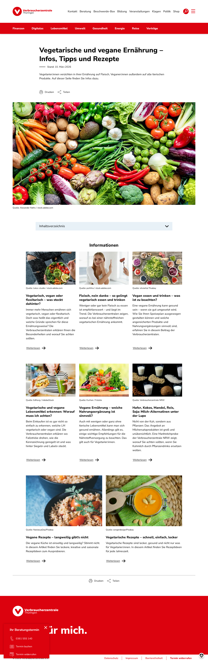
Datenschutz (111, 658)
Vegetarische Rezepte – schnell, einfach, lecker (142, 537)
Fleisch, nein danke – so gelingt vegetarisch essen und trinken (103, 298)
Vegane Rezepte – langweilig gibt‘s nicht (57, 537)
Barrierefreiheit (154, 658)
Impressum (132, 658)
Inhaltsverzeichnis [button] (52, 226)
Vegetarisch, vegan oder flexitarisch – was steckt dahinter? (44, 300)
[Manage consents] (201, 655)
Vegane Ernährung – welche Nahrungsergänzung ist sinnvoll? (100, 412)
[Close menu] (46, 627)
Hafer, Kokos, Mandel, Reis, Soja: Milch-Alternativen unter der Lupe (155, 412)
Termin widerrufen (181, 658)
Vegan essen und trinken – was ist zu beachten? (156, 298)
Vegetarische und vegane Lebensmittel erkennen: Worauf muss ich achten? (50, 412)
